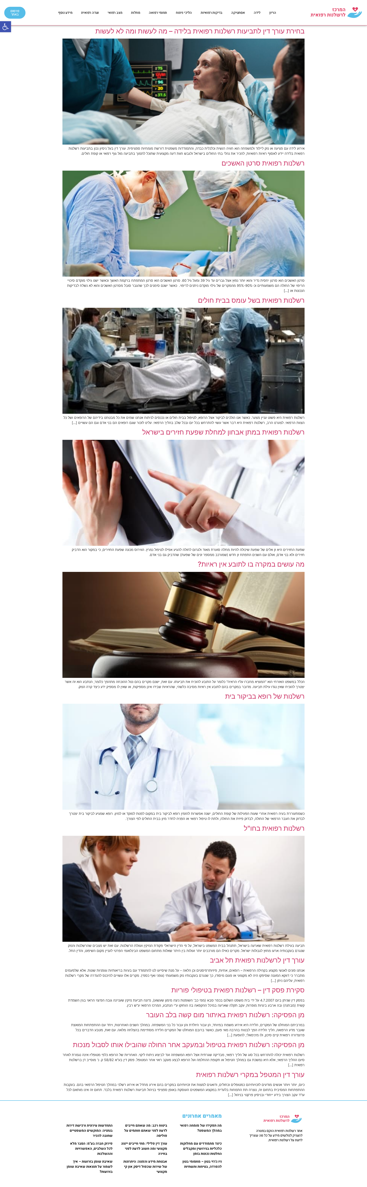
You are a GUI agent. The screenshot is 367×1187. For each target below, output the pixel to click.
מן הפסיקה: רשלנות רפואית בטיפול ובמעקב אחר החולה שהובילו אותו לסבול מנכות (189, 1045)
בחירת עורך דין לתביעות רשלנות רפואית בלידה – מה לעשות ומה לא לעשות (200, 31)
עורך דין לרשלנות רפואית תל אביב (257, 960)
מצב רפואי (115, 12)
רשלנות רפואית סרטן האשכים (263, 163)
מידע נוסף (65, 12)
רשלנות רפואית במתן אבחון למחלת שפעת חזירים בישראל (223, 432)
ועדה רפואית (90, 12)
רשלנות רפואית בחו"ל (274, 828)
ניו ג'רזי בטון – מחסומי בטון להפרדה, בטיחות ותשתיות (202, 1164)
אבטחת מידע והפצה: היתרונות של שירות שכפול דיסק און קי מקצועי (145, 1166)
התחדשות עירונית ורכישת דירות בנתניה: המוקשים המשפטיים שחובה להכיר (89, 1130)
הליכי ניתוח (184, 12)
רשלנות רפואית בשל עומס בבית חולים (251, 300)
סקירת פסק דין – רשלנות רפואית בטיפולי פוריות (238, 990)
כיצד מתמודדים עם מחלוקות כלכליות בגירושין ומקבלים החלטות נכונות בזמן (201, 1148)
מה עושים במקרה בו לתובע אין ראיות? (251, 564)
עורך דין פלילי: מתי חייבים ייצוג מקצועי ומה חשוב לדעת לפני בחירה (144, 1148)
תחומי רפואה (158, 12)
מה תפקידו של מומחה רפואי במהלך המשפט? (201, 1128)
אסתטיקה (238, 12)
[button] (5, 26)
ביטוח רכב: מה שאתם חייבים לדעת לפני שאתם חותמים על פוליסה (145, 1130)
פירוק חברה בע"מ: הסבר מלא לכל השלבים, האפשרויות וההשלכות (91, 1148)
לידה (257, 12)
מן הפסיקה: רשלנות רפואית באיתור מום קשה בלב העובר (225, 1015)
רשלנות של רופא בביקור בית (265, 696)
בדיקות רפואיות (211, 12)
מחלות (135, 12)
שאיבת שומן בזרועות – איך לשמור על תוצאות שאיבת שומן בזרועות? (90, 1166)
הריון (272, 12)
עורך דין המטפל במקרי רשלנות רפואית (250, 1074)
